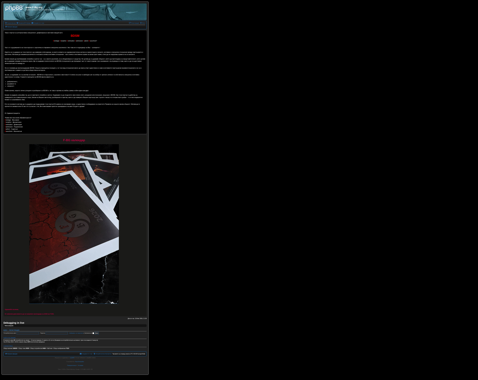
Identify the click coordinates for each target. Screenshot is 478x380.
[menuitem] (23, 23)
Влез (5, 330)
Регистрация (14, 330)
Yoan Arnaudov (79, 361)
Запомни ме (88, 333)
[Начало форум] (15, 8)
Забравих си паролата (76, 333)
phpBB (72, 357)
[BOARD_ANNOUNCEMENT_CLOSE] (144, 137)
